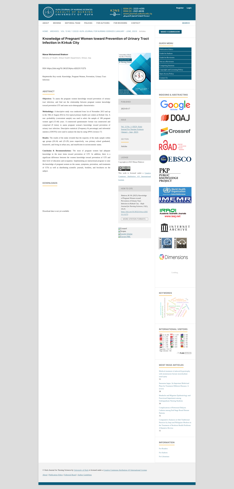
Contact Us (164, 78)
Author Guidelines (85, 475)
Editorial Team (72, 23)
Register (180, 8)
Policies (88, 23)
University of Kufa (81, 470)
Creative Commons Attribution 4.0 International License (134, 176)
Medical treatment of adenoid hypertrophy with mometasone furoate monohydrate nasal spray (174, 374)
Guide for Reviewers (167, 57)
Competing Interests (167, 66)
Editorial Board (70, 475)
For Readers (163, 449)
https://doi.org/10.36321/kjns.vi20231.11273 (66, 68)
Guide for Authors (166, 53)
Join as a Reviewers (167, 62)
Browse (57, 23)
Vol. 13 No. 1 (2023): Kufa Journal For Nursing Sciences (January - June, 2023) (99, 31)
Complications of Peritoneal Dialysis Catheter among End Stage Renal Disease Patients (174, 410)
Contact (135, 23)
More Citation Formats (134, 219)
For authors (103, 23)
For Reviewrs (120, 23)
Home (45, 31)
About (46, 23)
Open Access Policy (167, 74)
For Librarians (164, 456)
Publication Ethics (166, 49)
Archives (54, 31)
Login (189, 8)
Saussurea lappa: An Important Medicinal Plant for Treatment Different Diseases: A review (174, 386)
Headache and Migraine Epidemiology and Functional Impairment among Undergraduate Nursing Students (175, 398)
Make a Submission (170, 32)
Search (186, 23)
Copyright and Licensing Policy (171, 70)
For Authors (163, 453)
